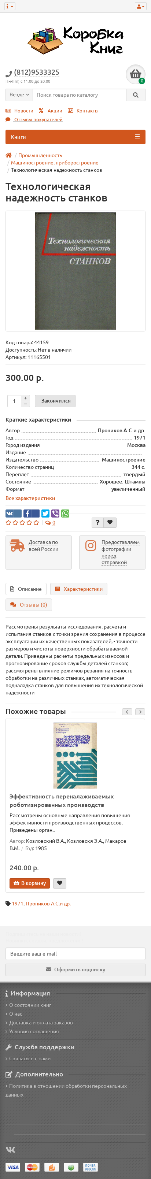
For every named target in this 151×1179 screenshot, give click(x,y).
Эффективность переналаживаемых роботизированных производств (62, 800)
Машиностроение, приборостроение (55, 163)
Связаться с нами (30, 1058)
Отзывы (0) (33, 605)
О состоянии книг (30, 1005)
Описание (30, 589)
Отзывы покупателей (38, 119)
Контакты (87, 111)
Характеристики (83, 589)
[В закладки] (110, 523)
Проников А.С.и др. (48, 904)
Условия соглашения (34, 1031)
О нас (15, 1014)
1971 (17, 904)
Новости (23, 111)
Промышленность (40, 155)
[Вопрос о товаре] (98, 523)
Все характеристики (30, 498)
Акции (54, 111)
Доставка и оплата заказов (41, 1023)
